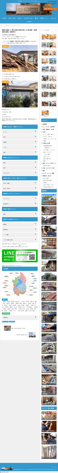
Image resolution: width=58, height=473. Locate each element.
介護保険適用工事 (47, 145)
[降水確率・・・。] (49, 459)
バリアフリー (6, 198)
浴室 (4, 137)
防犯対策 (5, 229)
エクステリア (6, 173)
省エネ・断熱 (6, 183)
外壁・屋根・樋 (5, 321)
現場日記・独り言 (47, 175)
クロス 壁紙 (47, 154)
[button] (56, 30)
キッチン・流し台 (47, 136)
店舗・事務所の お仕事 (48, 129)
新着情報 (45, 124)
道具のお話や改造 (47, 180)
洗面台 (45, 141)
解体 (44, 170)
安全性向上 (5, 203)
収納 (4, 214)
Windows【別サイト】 (48, 187)
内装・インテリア (47, 152)
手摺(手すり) (47, 147)
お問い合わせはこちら (50, 8)
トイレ (4, 147)
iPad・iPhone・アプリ (48, 184)
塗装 (44, 161)
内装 (4, 152)
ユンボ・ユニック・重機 (48, 173)
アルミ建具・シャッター (49, 150)
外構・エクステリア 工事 (48, 168)
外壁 (4, 167)
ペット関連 (5, 234)
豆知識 (45, 182)
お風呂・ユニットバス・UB (49, 138)
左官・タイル (46, 156)
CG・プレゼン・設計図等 (49, 126)
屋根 (4, 162)
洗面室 (4, 142)
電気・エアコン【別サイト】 (49, 163)
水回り (44, 132)
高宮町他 (5, 317)
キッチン (5, 131)
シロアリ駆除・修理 (8, 239)
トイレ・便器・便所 (48, 134)
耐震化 (4, 224)
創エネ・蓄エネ (6, 188)
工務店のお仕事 (12, 321)
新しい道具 (46, 178)
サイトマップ (54, 467)
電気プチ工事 (46, 165)
